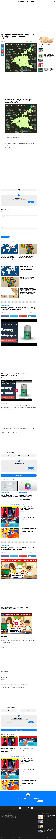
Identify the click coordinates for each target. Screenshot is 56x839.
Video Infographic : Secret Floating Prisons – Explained (27, 518)
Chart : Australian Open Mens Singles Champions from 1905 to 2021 (49, 55)
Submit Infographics (35, 837)
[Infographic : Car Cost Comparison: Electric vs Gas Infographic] (40, 70)
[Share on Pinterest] (2, 51)
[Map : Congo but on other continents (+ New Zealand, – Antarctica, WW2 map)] (9, 249)
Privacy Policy (49, 837)
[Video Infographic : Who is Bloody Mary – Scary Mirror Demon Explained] (10, 511)
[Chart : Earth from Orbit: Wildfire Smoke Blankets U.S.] (40, 60)
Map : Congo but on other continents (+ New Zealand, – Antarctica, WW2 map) (9, 258)
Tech (29, 837)
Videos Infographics (5, 492)
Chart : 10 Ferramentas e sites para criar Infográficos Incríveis (49, 64)
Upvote (9, 190)
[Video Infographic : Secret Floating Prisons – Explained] (10, 522)
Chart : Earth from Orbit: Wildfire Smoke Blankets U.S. (49, 60)
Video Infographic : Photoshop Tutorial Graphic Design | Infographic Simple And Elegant (9, 495)
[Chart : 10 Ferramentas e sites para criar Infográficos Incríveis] (40, 65)
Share (7, 44)
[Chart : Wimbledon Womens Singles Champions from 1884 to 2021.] (40, 50)
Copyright (44, 837)
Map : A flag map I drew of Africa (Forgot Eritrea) (26, 257)
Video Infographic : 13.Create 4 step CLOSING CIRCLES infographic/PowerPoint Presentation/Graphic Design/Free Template (27, 496)
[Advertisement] (27, 15)
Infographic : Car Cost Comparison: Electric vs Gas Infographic (49, 69)
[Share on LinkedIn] (2, 54)
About (41, 837)
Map (1, 254)
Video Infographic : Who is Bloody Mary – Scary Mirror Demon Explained (27, 508)
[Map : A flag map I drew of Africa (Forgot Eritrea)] (28, 249)
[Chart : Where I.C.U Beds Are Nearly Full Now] (46, 38)
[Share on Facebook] (2, 45)
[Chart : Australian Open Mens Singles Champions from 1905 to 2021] (40, 55)
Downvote (28, 190)
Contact (54, 837)
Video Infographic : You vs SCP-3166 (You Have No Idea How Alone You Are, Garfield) (28, 530)
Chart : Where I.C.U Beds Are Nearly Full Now (46, 45)
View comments (19, 475)
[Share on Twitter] (2, 48)
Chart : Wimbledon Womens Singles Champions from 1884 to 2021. (49, 50)
